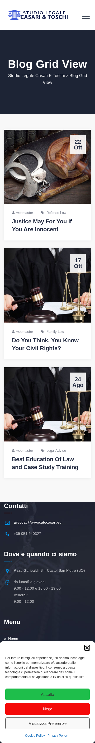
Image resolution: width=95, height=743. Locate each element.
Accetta (47, 694)
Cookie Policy (35, 735)
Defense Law (56, 213)
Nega (47, 709)
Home (13, 638)
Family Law (55, 332)
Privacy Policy (58, 735)
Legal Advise (56, 451)
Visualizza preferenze (47, 723)
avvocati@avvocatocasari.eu (37, 522)
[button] (87, 647)
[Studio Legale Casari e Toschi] (38, 15)
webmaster (24, 213)
